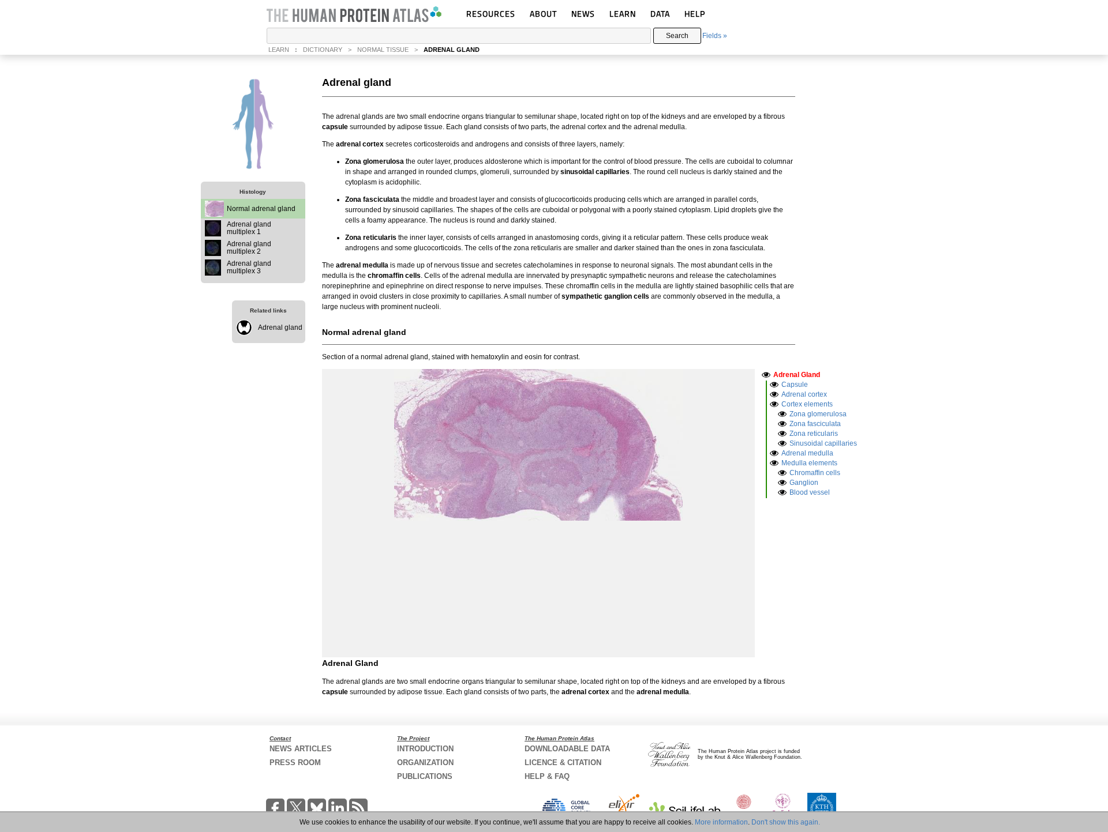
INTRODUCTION (425, 748)
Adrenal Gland (796, 375)
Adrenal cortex (804, 394)
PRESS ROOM (295, 762)
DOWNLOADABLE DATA (567, 748)
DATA (660, 13)
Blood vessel (809, 492)
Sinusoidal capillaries (823, 443)
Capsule (794, 385)
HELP (694, 13)
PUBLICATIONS (424, 776)
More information (721, 822)
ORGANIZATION (425, 762)
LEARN (622, 13)
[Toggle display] (766, 374)
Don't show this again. (785, 822)
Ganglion (803, 483)
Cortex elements (807, 404)
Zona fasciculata (815, 424)
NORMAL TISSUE (383, 49)
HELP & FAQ (547, 776)
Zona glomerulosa (818, 414)
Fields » (714, 36)
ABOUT (543, 13)
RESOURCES (490, 13)
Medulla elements (809, 463)
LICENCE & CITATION (563, 762)
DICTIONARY (322, 49)
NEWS (583, 13)
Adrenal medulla (807, 453)
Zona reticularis (813, 434)
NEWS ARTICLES (300, 748)
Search (677, 36)
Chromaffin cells (814, 473)
